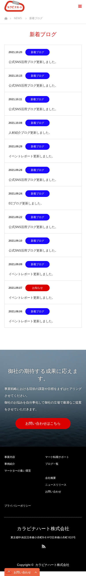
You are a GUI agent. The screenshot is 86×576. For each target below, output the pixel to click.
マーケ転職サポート (57, 457)
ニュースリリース (55, 484)
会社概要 (50, 478)
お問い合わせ (53, 491)
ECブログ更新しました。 (26, 203)
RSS (43, 545)
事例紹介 (9, 463)
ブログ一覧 (51, 463)
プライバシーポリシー (17, 505)
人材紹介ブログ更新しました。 (30, 132)
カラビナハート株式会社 (43, 528)
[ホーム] (5, 17)
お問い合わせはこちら (43, 423)
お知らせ (37, 287)
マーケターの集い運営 (17, 470)
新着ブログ (37, 52)
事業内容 (9, 457)
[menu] (80, 6)
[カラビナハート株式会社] (14, 6)
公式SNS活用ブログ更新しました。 (33, 62)
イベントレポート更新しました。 (32, 156)
